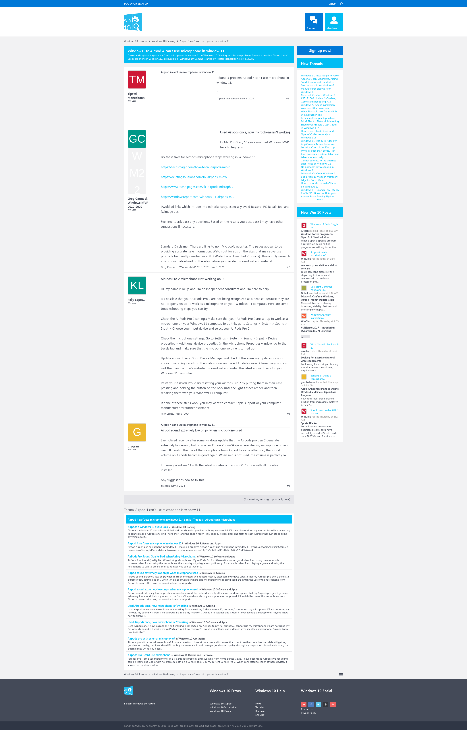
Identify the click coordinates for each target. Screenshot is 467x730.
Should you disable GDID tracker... (324, 411)
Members (332, 28)
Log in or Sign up (136, 3)
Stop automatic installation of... (318, 253)
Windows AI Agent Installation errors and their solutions (318, 106)
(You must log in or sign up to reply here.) (267, 499)
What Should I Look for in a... (324, 346)
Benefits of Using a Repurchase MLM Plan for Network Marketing (320, 119)
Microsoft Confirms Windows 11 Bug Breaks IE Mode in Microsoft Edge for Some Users (319, 177)
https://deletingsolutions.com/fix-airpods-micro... (195, 177)
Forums (310, 28)
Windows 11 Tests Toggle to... (324, 225)
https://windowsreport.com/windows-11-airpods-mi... (198, 197)
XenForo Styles (220, 725)
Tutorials (260, 707)
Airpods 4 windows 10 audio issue (148, 527)
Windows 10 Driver (220, 711)
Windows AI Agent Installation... (320, 316)
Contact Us (307, 709)
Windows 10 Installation (223, 707)
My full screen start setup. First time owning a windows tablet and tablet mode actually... (320, 154)
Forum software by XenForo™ (156, 725)
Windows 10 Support (221, 703)
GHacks (305, 230)
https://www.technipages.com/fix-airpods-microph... (197, 187)
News (258, 703)
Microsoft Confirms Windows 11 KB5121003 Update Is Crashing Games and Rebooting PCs (319, 98)
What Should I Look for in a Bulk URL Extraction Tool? (319, 113)
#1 (287, 98)
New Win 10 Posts (316, 212)
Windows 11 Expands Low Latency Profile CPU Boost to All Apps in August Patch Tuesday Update (320, 193)
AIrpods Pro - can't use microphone (149, 655)
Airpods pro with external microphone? (151, 638)
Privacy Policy (308, 712)
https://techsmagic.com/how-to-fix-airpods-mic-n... (196, 167)
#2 (288, 267)
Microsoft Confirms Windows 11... (321, 288)
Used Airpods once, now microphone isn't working (158, 605)
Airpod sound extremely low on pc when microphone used (163, 573)
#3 (288, 413)
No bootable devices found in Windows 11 (317, 168)
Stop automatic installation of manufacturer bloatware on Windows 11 (317, 89)
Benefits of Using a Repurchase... (320, 377)
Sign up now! (320, 50)
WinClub (306, 258)
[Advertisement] (188, 98)
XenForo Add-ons (199, 725)
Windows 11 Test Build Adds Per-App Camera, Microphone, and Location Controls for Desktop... (319, 144)
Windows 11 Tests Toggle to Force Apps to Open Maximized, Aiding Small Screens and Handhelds (320, 79)
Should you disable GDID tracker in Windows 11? (319, 126)
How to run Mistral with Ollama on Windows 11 (318, 184)
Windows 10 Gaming (191, 58)
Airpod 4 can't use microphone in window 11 (155, 543)
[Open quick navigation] (341, 41)
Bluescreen (261, 711)
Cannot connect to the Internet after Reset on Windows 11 (318, 162)
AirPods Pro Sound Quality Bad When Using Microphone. (162, 556)
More (320, 199)
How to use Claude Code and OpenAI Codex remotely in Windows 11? (317, 134)
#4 (288, 485)
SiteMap (260, 714)
